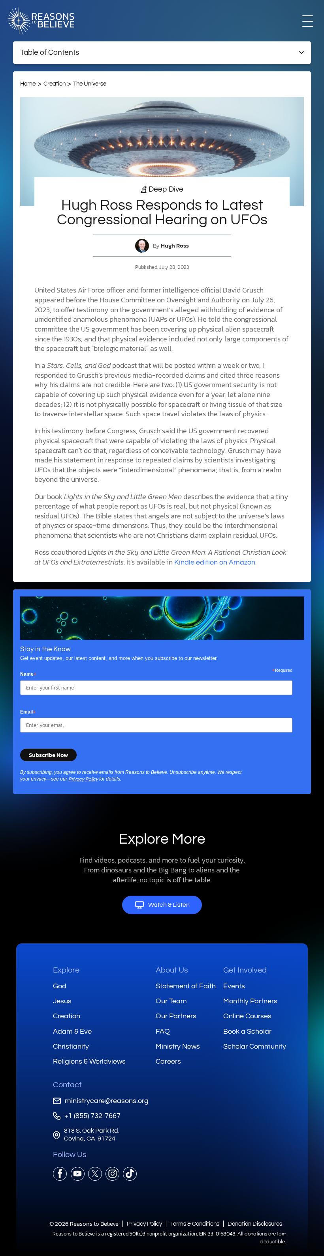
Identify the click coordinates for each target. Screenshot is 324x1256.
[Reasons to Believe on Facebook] (60, 1174)
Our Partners (176, 1016)
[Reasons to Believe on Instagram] (112, 1174)
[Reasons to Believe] (41, 20)
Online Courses (247, 1016)
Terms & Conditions (194, 1224)
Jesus (62, 1001)
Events (234, 986)
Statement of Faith (186, 986)
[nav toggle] (307, 20)
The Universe (89, 84)
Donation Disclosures (255, 1224)
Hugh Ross (175, 245)
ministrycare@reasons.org (106, 1101)
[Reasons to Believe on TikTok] (130, 1174)
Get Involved (245, 970)
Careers (168, 1061)
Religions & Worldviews (89, 1061)
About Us (172, 970)
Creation (54, 84)
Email (28, 712)
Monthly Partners (250, 1001)
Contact (67, 1085)
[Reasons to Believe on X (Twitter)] (95, 1174)
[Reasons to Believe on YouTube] (78, 1174)
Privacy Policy (83, 779)
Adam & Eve (72, 1031)
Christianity (71, 1046)
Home (28, 84)
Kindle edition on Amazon (214, 562)
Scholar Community (254, 1046)
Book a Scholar (247, 1031)
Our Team (171, 1001)
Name (28, 674)
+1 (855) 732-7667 (92, 1116)
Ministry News (178, 1046)
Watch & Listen (169, 905)
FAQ (163, 1031)
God (59, 986)
